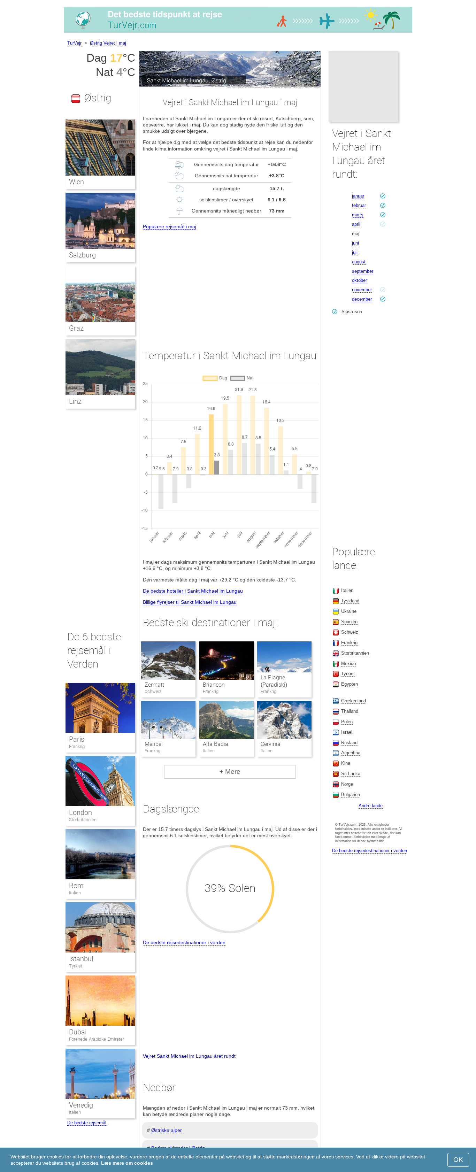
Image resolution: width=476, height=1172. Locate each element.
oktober (359, 280)
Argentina (350, 752)
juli (355, 252)
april (356, 224)
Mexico (348, 663)
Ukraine (348, 611)
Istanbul (81, 959)
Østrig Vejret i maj (108, 43)
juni (355, 243)
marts (357, 214)
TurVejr (74, 43)
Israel (346, 732)
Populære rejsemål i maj (169, 226)
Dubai (77, 1032)
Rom (76, 885)
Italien (75, 892)
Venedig (81, 1105)
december (362, 299)
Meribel (154, 744)
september (362, 271)
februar (359, 205)
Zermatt (154, 684)
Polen (347, 721)
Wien (76, 182)
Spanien (349, 621)
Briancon (214, 684)
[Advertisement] (230, 283)
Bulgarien (350, 794)
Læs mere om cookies (127, 1163)
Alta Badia (215, 744)
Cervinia (271, 744)
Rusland (349, 742)
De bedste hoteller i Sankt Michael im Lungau (193, 591)
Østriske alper (166, 1130)
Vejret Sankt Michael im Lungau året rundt (189, 1056)
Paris (76, 739)
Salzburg (82, 255)
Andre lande (371, 805)
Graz (76, 328)
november (362, 289)
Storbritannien (83, 819)
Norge (347, 784)
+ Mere (230, 771)
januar (358, 196)
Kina (345, 763)
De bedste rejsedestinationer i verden (184, 942)
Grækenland (353, 700)
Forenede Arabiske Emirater (96, 1039)
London (80, 812)
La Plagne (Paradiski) (274, 681)
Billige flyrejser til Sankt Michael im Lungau (190, 602)
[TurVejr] (238, 33)
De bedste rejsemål (86, 1122)
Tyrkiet (75, 966)
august (359, 261)
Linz (75, 401)
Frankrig (77, 746)
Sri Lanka (350, 773)
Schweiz (349, 632)
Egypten (349, 684)
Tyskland (350, 600)
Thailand (349, 711)
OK (458, 1159)
